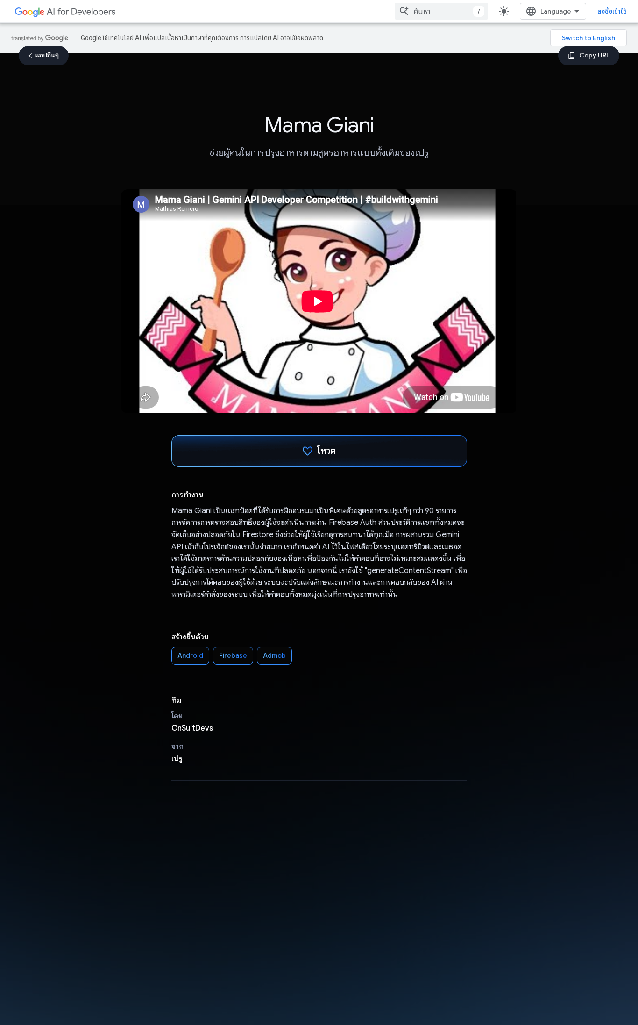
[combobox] (441, 11)
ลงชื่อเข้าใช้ (612, 11)
